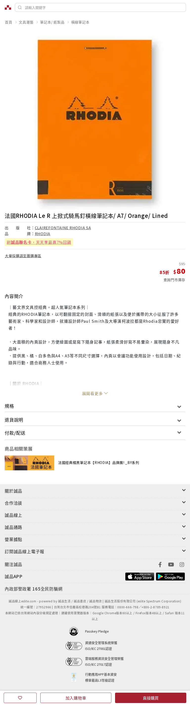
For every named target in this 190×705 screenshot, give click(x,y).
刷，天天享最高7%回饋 (39, 242)
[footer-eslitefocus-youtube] (170, 564)
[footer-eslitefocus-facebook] (160, 564)
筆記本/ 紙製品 (52, 22)
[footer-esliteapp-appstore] (140, 575)
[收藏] (20, 698)
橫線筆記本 (80, 22)
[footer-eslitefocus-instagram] (181, 564)
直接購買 (151, 698)
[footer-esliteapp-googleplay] (170, 575)
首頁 (8, 22)
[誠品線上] (8, 7)
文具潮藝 (26, 22)
